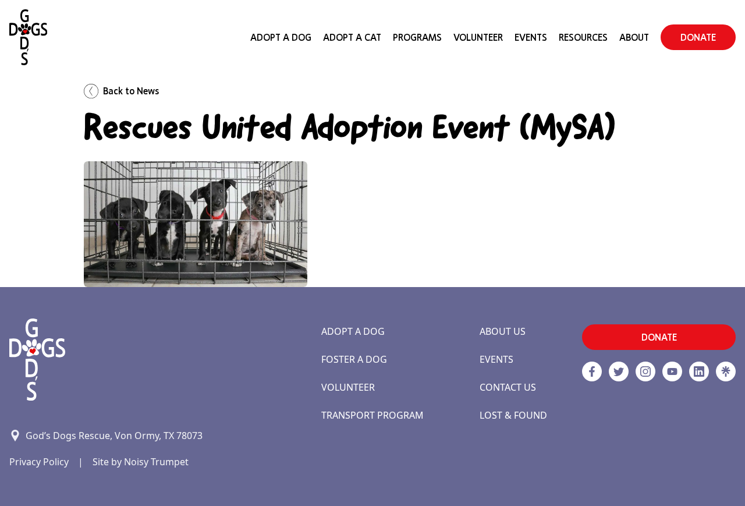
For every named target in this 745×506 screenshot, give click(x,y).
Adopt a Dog (353, 331)
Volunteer (478, 37)
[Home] (28, 37)
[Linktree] (726, 371)
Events (531, 37)
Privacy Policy (39, 461)
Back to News (131, 91)
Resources (583, 37)
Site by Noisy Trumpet (141, 461)
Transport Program (372, 415)
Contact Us (508, 387)
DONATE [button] (698, 37)
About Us (503, 331)
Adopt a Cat (352, 37)
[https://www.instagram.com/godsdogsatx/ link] (645, 371)
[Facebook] (592, 371)
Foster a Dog (354, 359)
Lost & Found (513, 415)
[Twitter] (619, 371)
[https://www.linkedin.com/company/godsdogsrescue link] (699, 371)
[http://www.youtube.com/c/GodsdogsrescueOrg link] (672, 371)
